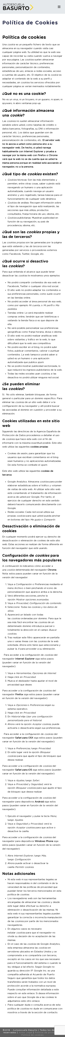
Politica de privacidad (47, 1033)
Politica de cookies (32, 1035)
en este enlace (26, 993)
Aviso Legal (25, 1033)
